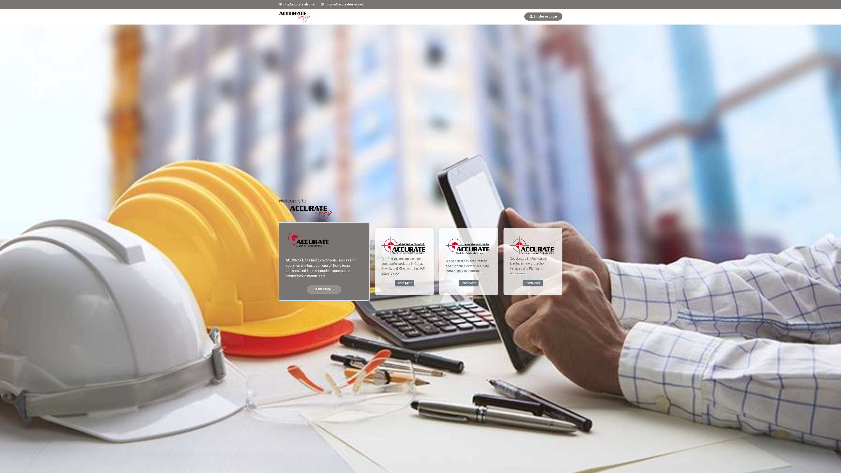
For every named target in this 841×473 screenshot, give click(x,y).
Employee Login (545, 16)
